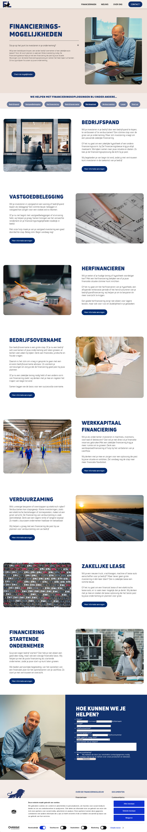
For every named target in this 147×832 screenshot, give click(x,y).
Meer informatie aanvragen (94, 169)
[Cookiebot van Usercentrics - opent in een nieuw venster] (14, 827)
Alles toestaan (129, 804)
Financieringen (88, 4)
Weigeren (129, 818)
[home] (7, 4)
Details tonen (116, 828)
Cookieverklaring (118, 797)
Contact (135, 4)
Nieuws (104, 4)
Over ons (117, 4)
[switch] (63, 827)
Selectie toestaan (129, 811)
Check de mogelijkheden (23, 74)
